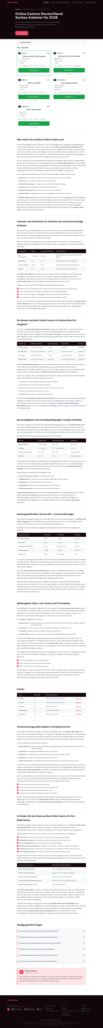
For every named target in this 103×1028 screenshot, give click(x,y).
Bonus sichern (22, 33)
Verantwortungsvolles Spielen (52, 1010)
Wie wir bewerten (49, 1008)
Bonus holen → (69, 70)
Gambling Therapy (17, 1009)
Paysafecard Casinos (90, 2)
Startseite (46, 2)
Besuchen (79, 698)
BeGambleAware (29, 1009)
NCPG (39, 1009)
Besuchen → (69, 97)
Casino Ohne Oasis (77, 2)
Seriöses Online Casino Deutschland (60, 2)
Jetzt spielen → (34, 70)
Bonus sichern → (34, 97)
